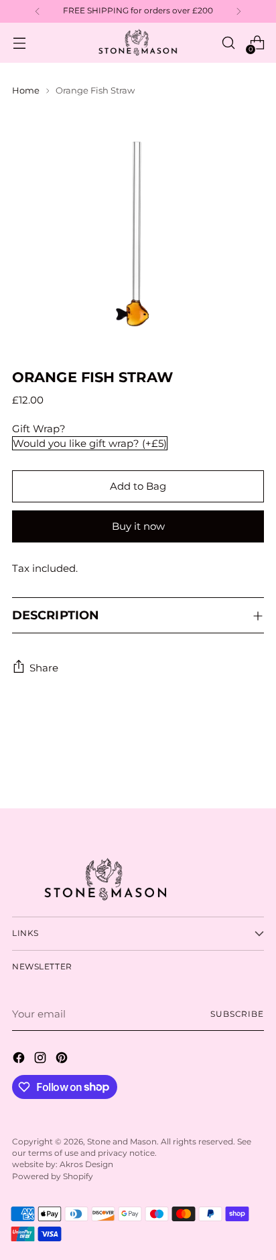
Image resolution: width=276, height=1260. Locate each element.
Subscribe (237, 1014)
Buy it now (138, 526)
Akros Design (86, 1164)
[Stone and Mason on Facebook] (20, 1060)
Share (43, 667)
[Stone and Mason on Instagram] (41, 1060)
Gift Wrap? (39, 428)
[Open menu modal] (19, 43)
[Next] (238, 11)
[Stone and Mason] (138, 42)
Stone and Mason (122, 1141)
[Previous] (37, 11)
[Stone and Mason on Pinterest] (63, 1060)
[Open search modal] (228, 43)
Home (26, 90)
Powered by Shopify (52, 1176)
